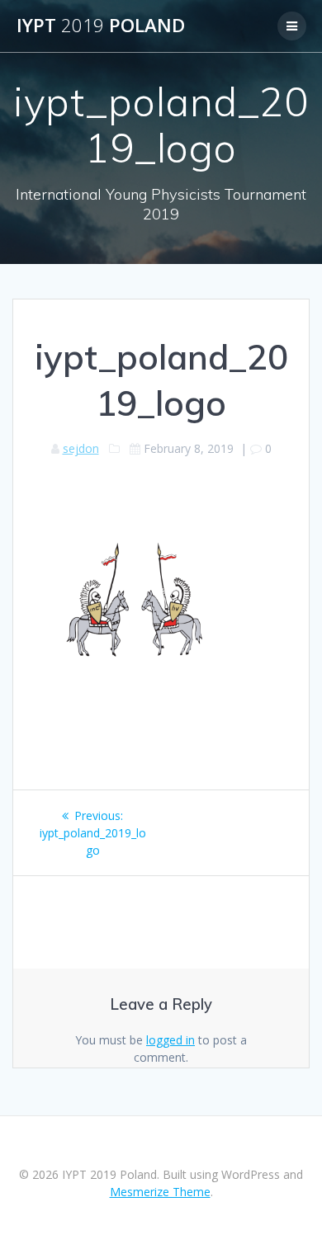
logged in (170, 1040)
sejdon (81, 448)
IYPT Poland (101, 25)
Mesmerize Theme (160, 1192)
